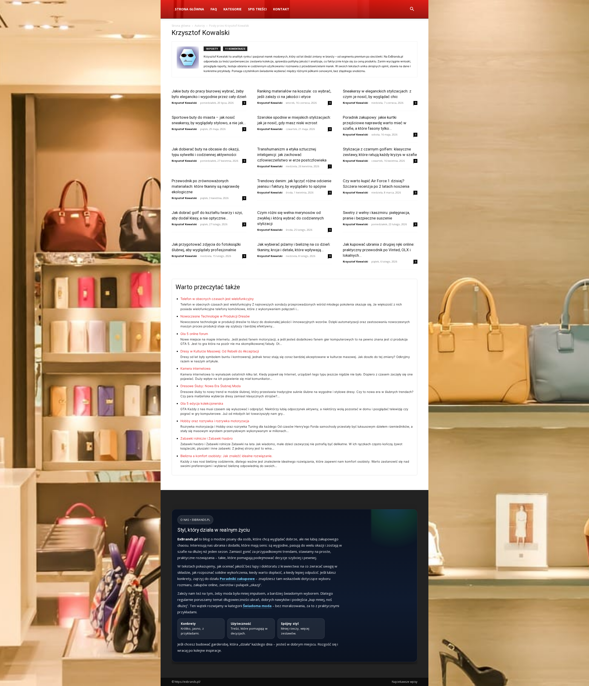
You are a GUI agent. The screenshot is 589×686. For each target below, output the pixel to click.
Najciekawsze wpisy (404, 682)
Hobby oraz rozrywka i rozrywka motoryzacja (214, 421)
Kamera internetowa (195, 368)
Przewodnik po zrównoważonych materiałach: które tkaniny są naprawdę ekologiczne (205, 186)
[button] (411, 9)
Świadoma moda (257, 605)
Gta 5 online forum (194, 334)
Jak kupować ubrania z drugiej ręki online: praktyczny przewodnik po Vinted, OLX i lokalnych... (378, 250)
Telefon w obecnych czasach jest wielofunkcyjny (217, 299)
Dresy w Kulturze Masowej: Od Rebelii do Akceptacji (219, 351)
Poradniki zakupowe (237, 578)
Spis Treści (257, 9)
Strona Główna (189, 9)
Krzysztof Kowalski (184, 102)
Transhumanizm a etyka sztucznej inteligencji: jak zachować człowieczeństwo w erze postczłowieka (291, 154)
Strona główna (181, 26)
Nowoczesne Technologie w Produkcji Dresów (215, 316)
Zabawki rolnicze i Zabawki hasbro (206, 438)
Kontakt (281, 9)
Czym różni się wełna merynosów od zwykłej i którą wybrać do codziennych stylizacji (290, 218)
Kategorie (232, 9)
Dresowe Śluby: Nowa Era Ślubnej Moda (210, 386)
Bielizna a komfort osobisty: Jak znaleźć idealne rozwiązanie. (226, 456)
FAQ (214, 9)
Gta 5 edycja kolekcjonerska (201, 403)
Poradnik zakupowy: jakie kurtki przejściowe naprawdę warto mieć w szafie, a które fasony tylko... (374, 123)
